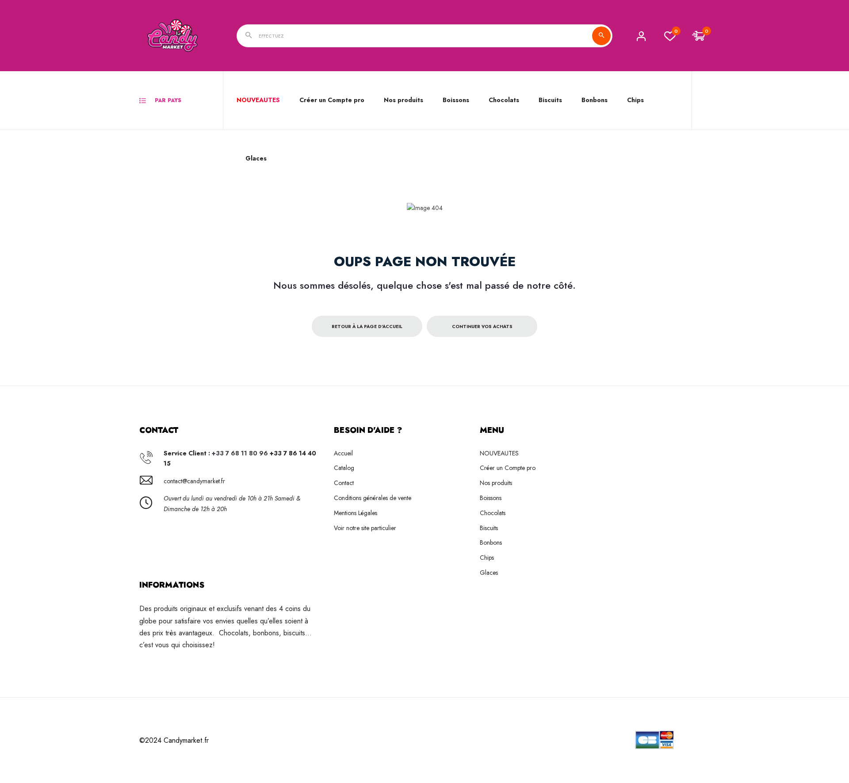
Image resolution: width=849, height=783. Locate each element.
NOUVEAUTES (258, 99)
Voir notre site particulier (365, 527)
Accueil (343, 453)
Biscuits (550, 99)
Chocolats (492, 512)
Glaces (489, 572)
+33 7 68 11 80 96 (240, 453)
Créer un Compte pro (331, 99)
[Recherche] (601, 36)
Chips (487, 557)
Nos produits (403, 99)
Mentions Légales (355, 512)
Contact (344, 482)
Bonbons (491, 542)
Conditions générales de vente (372, 497)
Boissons (490, 497)
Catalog (344, 467)
